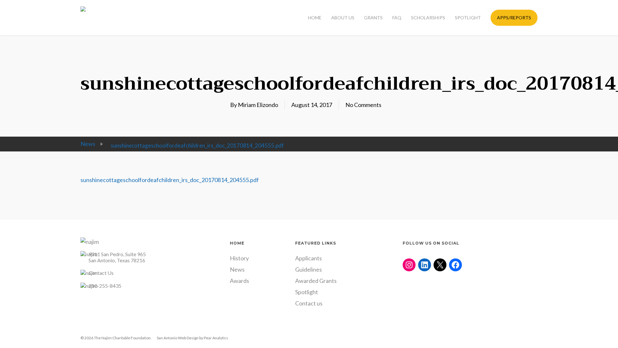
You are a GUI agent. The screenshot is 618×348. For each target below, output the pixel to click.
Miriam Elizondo (258, 104)
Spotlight (306, 291)
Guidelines (308, 269)
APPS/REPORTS (514, 17)
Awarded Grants (316, 280)
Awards (239, 280)
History (239, 258)
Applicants (308, 258)
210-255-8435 (105, 286)
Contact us (309, 303)
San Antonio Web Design (178, 337)
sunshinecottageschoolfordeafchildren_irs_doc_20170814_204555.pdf (169, 179)
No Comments (363, 104)
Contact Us (101, 273)
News (87, 143)
